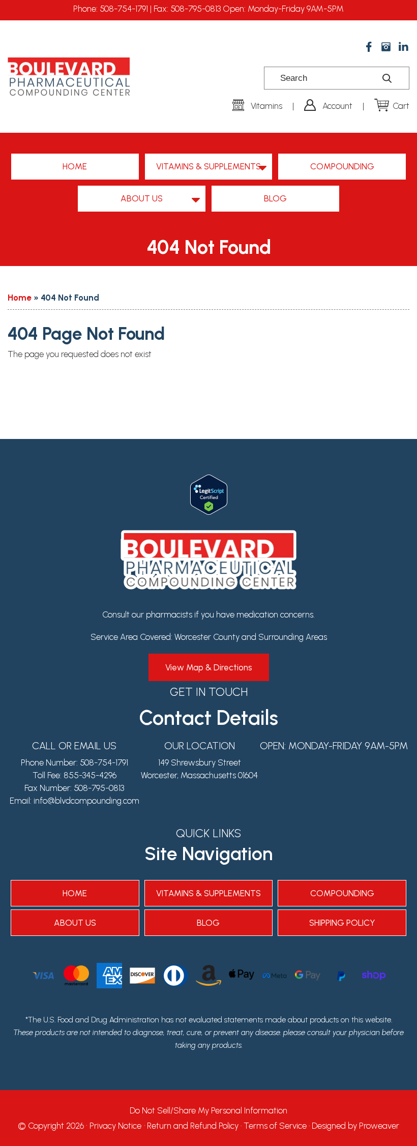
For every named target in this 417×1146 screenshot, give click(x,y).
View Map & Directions (208, 667)
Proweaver (379, 1126)
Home (75, 166)
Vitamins (266, 106)
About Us (142, 198)
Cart (401, 106)
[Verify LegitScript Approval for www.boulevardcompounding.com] (208, 481)
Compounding (342, 166)
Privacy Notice (115, 1126)
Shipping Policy (342, 923)
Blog (275, 198)
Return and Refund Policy (193, 1126)
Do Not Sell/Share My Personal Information (208, 1110)
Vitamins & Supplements (208, 166)
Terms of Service (275, 1126)
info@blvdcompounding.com (86, 801)
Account (337, 106)
